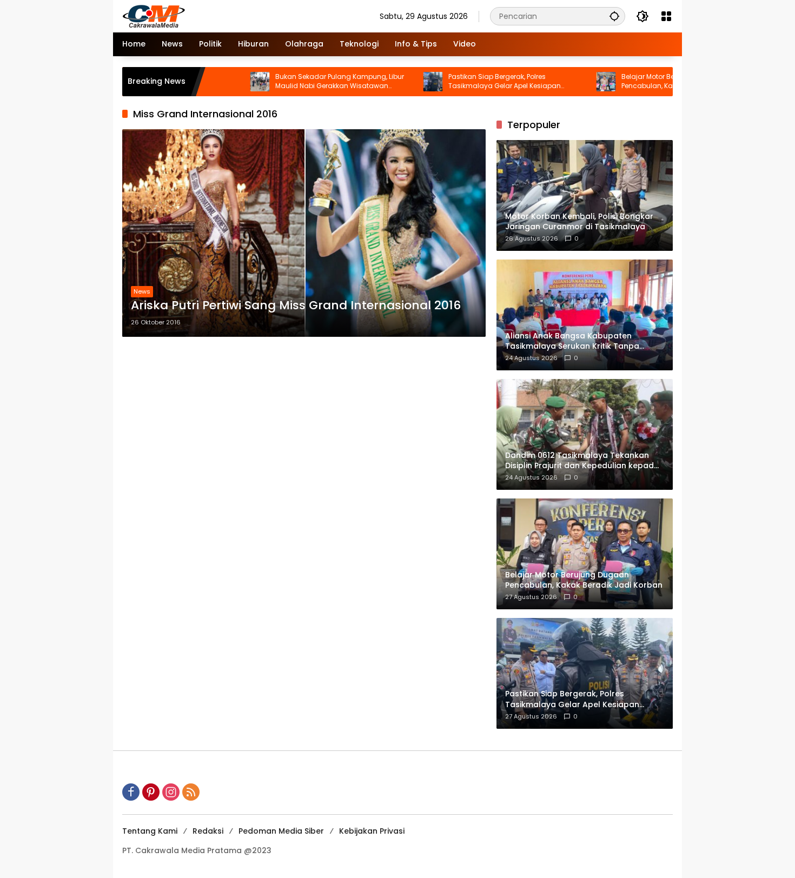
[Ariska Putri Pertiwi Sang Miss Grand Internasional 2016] (304, 233)
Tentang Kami (149, 831)
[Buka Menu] (666, 16)
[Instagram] (171, 792)
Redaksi (208, 831)
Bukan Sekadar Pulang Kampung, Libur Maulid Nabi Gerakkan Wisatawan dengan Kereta (304, 81)
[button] (614, 16)
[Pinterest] (151, 792)
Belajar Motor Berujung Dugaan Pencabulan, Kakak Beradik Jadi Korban (652, 81)
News (142, 291)
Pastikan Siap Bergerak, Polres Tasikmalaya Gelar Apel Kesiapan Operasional (469, 81)
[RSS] (191, 792)
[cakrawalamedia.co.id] (217, 15)
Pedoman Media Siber (281, 831)
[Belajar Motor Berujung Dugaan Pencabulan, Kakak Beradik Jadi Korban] (571, 81)
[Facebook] (131, 792)
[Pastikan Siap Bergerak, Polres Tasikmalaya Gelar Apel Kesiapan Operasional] (398, 81)
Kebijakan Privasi (372, 831)
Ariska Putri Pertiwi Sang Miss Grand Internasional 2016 (296, 305)
